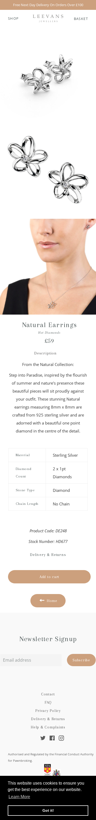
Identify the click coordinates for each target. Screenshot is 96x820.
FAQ (48, 702)
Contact (48, 694)
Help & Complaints (48, 727)
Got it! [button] (48, 810)
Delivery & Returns (48, 719)
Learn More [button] (19, 796)
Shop (13, 18)
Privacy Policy (48, 710)
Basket (81, 18)
